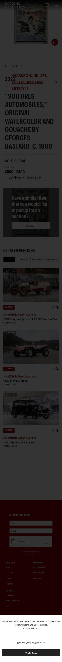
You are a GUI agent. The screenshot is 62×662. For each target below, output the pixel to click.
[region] (31, 638)
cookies (12, 621)
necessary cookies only (31, 643)
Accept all (31, 653)
